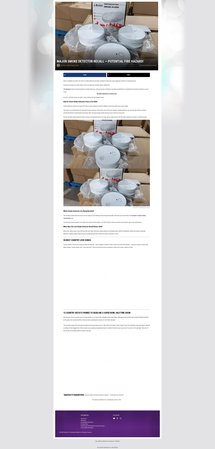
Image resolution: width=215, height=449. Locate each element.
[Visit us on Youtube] (114, 418)
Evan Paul (63, 65)
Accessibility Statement (87, 422)
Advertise (83, 420)
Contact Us (84, 418)
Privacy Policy (84, 424)
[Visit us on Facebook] (118, 418)
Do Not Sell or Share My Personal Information (93, 426)
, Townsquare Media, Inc (75, 432)
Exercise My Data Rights (87, 427)
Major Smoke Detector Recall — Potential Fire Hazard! (107, 395)
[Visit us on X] (121, 418)
